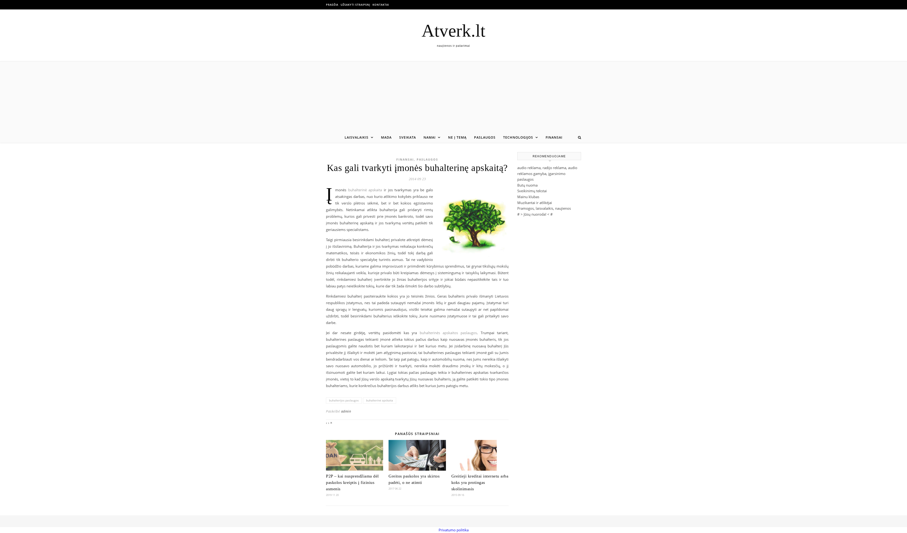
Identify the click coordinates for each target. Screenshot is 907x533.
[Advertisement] (453, 97)
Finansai (554, 137)
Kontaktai (380, 4)
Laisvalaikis (356, 137)
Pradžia (332, 4)
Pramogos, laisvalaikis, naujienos (544, 208)
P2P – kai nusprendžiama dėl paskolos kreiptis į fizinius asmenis (352, 482)
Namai (430, 137)
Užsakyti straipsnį (355, 4)
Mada (386, 137)
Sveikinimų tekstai (532, 190)
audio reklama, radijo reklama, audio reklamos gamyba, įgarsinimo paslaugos (547, 173)
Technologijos (518, 137)
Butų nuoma (527, 185)
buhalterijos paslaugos (344, 400)
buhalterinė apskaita (365, 190)
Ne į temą (457, 137)
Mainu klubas (528, 196)
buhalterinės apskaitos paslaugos (448, 332)
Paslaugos (485, 137)
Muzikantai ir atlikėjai (534, 202)
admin (346, 411)
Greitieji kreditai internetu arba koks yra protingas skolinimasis (480, 482)
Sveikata (407, 137)
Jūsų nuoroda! (535, 214)
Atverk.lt (453, 30)
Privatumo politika (454, 530)
